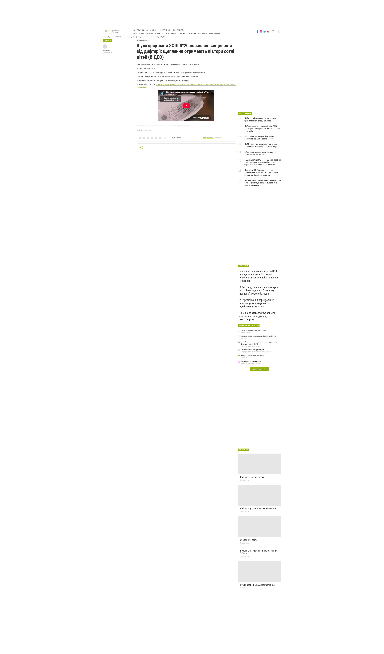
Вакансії (141, 33)
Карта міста (183, 33)
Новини (152, 30)
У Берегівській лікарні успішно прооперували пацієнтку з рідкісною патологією (256, 303)
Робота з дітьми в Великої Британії (258, 508)
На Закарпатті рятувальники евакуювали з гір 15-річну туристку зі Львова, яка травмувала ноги (262, 182)
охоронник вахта (249, 540)
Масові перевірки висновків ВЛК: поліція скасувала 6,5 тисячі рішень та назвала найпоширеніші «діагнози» (259, 275)
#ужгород (147, 130)
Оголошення (149, 33)
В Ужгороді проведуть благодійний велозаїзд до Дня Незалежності (260, 137)
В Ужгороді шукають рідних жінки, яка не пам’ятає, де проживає (262, 153)
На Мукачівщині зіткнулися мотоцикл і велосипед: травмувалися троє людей (261, 145)
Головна (140, 30)
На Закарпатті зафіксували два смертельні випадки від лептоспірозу (257, 316)
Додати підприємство (259, 369)
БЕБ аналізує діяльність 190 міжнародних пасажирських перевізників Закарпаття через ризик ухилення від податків (262, 162)
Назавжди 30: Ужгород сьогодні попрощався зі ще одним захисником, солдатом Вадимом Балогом (261, 172)
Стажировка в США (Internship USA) (258, 585)
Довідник (165, 30)
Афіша (135, 33)
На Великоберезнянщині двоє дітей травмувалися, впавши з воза (260, 119)
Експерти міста (202, 33)
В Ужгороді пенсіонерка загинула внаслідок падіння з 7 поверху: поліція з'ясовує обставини (258, 290)
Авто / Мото (174, 33)
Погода (157, 33)
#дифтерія (140, 130)
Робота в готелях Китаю (252, 477)
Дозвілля (180, 30)
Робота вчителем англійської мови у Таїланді (258, 552)
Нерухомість (165, 33)
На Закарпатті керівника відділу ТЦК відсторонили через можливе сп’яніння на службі (262, 128)
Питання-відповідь (214, 33)
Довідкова (192, 33)
